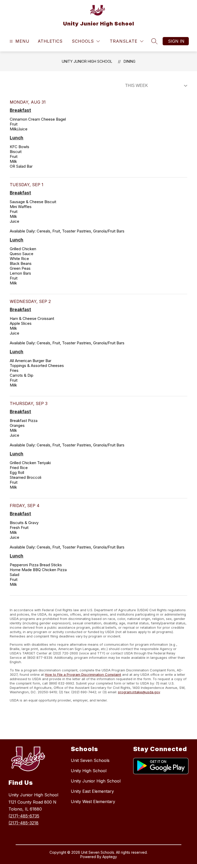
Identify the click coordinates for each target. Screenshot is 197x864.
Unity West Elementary (93, 801)
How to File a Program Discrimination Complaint (83, 674)
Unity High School (88, 770)
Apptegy (109, 856)
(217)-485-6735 (23, 815)
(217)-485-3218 (23, 822)
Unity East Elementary (92, 791)
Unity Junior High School (87, 61)
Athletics (50, 41)
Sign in (176, 41)
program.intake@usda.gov (139, 692)
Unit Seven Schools (90, 760)
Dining (129, 61)
